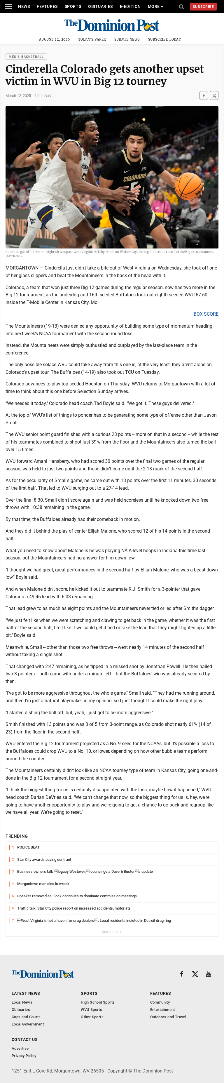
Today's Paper (92, 39)
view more (110, 932)
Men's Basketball (26, 57)
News (24, 6)
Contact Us (25, 1039)
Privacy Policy (24, 1056)
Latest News (26, 993)
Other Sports (92, 1017)
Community (160, 1002)
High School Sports (98, 1002)
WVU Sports (91, 1009)
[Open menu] (8, 6)
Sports (73, 6)
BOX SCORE (206, 314)
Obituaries (100, 6)
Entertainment (162, 1009)
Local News (22, 1002)
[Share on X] (214, 96)
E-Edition (130, 6)
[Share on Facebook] (203, 96)
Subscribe (203, 7)
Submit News (127, 39)
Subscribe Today (164, 39)
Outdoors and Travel (168, 1017)
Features (47, 6)
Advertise (20, 1048)
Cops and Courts (26, 1017)
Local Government (28, 1024)
